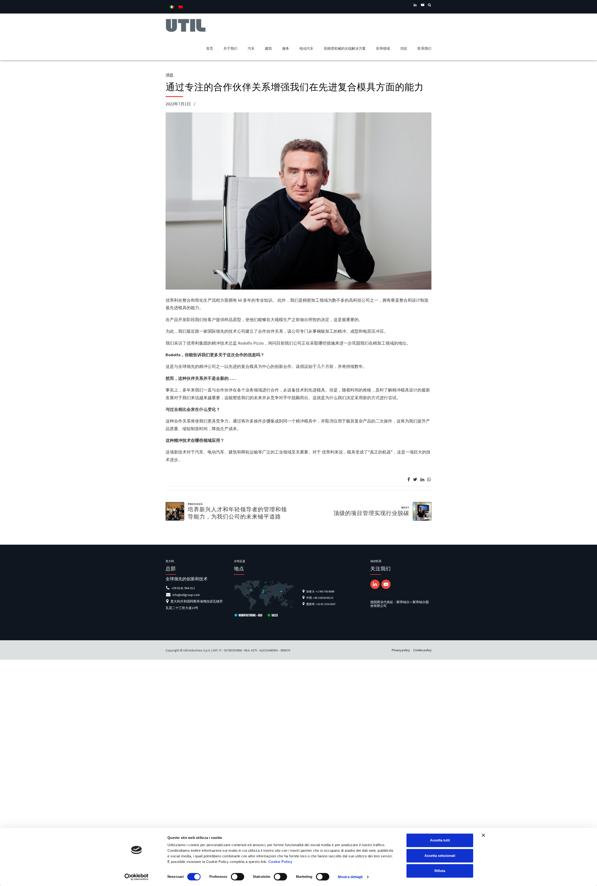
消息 (403, 48)
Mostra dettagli (350, 877)
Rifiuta (439, 871)
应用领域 (383, 48)
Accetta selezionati (439, 856)
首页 (209, 48)
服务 (285, 48)
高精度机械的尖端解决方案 (345, 48)
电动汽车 (306, 48)
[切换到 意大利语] (171, 7)
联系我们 (424, 48)
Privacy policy (401, 650)
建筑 (268, 48)
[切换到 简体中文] (180, 7)
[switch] (237, 876)
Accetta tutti (440, 840)
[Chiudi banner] (483, 835)
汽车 (251, 48)
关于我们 (230, 48)
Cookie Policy (280, 862)
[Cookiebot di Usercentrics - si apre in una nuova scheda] (136, 876)
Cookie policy (422, 650)
